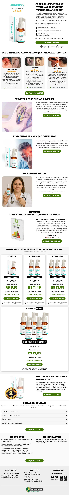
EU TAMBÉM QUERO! (34, 93)
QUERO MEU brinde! (51, 241)
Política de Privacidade (31, 473)
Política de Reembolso (31, 479)
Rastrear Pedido (29, 478)
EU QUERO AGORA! (51, 116)
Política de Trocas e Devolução (33, 481)
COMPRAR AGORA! (52, 42)
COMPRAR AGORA (11, 298)
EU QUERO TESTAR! (52, 394)
